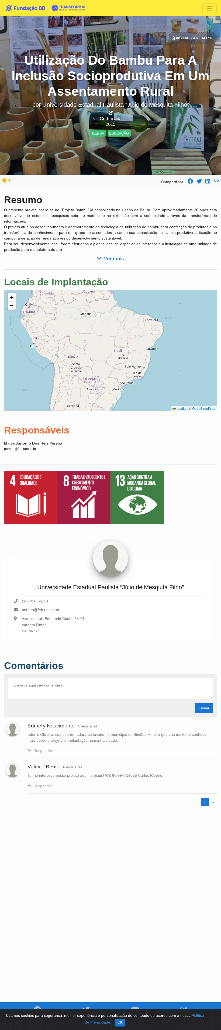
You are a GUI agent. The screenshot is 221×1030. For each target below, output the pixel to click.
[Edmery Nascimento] (12, 729)
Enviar (204, 708)
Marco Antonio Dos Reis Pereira (33, 443)
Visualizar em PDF (194, 38)
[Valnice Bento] (12, 770)
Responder (42, 750)
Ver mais (114, 258)
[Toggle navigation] (209, 8)
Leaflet (181, 408)
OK (120, 1022)
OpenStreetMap (203, 408)
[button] (12, 297)
